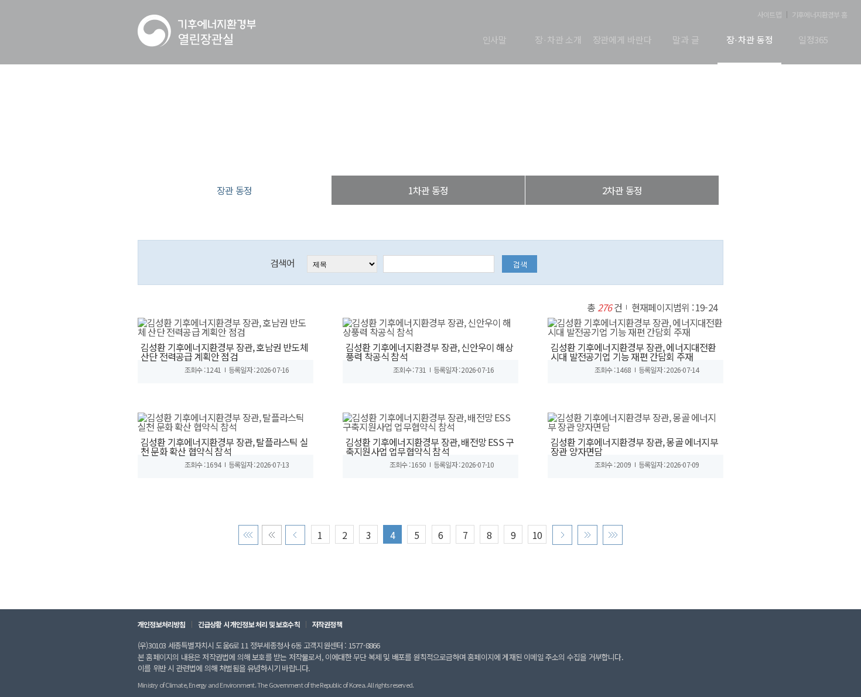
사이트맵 (769, 14)
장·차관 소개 (558, 40)
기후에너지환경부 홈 (819, 14)
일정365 (813, 40)
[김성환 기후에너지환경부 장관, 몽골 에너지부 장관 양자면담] (635, 420)
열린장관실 (360, 151)
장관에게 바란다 (622, 40)
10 (537, 535)
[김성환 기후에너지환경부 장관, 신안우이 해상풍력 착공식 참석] (430, 325)
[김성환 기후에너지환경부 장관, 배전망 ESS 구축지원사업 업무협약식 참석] (430, 420)
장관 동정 (491, 151)
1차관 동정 (428, 190)
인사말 (495, 40)
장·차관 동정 (749, 40)
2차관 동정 (622, 190)
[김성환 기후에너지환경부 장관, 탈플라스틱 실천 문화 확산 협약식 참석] (225, 420)
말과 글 (685, 40)
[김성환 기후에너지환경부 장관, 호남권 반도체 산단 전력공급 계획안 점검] (225, 325)
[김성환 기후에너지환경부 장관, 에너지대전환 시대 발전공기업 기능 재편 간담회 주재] (635, 325)
